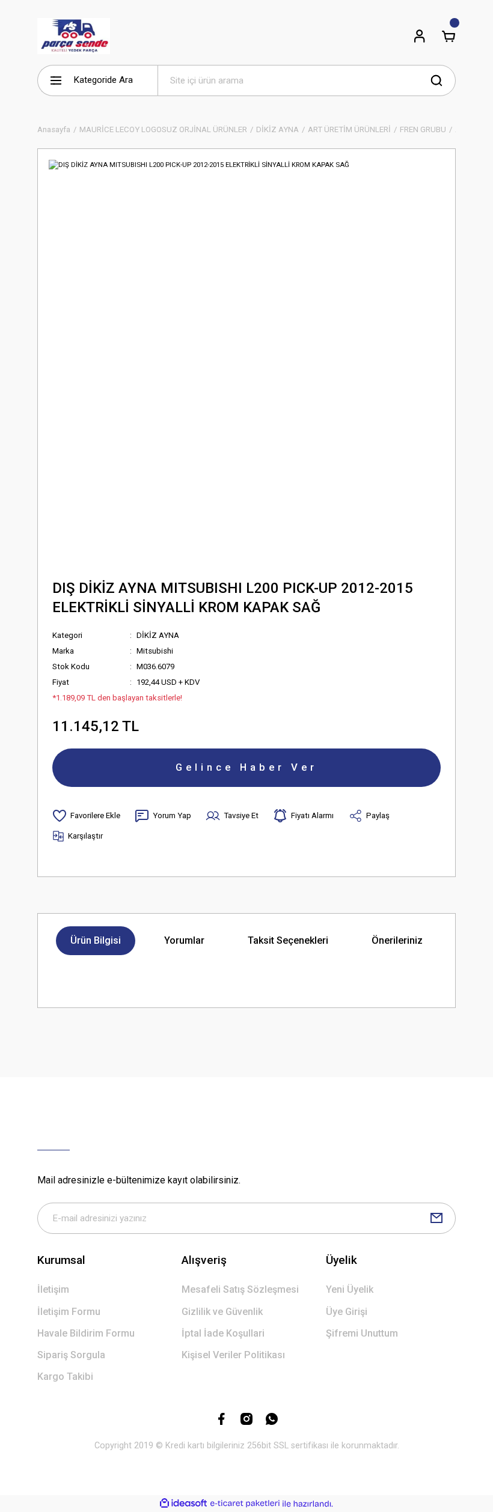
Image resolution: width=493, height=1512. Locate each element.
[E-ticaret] (245, 1504)
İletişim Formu (68, 1311)
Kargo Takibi (65, 1376)
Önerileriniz (397, 940)
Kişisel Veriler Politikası (233, 1355)
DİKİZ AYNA (157, 635)
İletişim (53, 1289)
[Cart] (448, 36)
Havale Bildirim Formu (86, 1333)
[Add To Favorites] (86, 816)
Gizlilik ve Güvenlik (222, 1311)
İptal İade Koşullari (223, 1333)
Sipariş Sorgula (71, 1355)
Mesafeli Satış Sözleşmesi (240, 1289)
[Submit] (436, 1218)
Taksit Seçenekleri (288, 940)
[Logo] (73, 36)
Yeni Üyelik (349, 1289)
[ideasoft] (183, 1503)
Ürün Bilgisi (95, 940)
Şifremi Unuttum (362, 1333)
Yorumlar (184, 940)
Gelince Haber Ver (246, 767)
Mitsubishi (154, 650)
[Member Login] (419, 36)
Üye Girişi (346, 1311)
